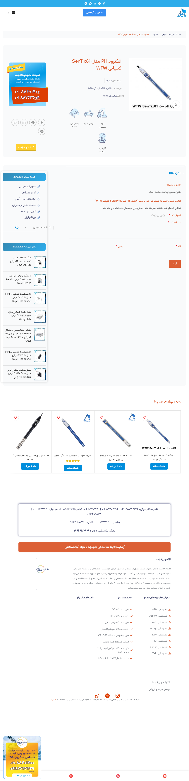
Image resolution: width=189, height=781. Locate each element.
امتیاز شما (175, 215)
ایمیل (119, 246)
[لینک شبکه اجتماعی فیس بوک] (104, 3)
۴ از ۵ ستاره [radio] (155, 215)
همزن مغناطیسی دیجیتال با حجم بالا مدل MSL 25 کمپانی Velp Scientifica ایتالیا (18, 335)
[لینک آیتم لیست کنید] (21, 187)
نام (178, 246)
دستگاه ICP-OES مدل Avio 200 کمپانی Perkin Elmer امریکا (18, 279)
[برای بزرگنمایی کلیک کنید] (176, 104)
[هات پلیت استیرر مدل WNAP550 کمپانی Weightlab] (40, 317)
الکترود (155, 34)
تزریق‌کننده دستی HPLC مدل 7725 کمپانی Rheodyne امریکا (18, 355)
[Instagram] (117, 695)
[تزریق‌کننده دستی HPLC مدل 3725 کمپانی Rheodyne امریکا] (40, 298)
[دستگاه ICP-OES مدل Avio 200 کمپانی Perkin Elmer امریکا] (40, 280)
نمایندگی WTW (110, 96)
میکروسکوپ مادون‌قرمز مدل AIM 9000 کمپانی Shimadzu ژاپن (19, 373)
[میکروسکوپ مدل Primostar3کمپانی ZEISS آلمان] (40, 262)
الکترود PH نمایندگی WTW (99, 88)
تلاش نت (52, 699)
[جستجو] (17, 227)
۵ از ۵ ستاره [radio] (152, 215)
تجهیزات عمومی (167, 34)
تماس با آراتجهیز (94, 13)
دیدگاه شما (174, 223)
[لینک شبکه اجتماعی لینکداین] (95, 3)
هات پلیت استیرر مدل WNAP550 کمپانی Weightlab (19, 316)
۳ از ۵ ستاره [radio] (158, 215)
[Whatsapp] (97, 695)
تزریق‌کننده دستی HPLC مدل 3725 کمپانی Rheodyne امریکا (18, 297)
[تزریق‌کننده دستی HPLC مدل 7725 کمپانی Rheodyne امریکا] (40, 356)
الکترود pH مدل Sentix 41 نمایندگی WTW (73, 456)
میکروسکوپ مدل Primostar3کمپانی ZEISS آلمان (20, 261)
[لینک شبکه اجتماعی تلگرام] (85, 3)
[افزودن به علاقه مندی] (145, 417)
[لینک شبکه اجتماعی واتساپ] (90, 3)
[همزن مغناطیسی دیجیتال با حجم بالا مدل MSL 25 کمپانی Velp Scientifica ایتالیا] (40, 336)
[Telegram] (107, 695)
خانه (180, 34)
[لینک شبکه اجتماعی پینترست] (99, 3)
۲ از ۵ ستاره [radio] (160, 215)
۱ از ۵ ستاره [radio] (163, 215)
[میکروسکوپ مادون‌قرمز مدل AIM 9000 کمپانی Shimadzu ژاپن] (40, 374)
